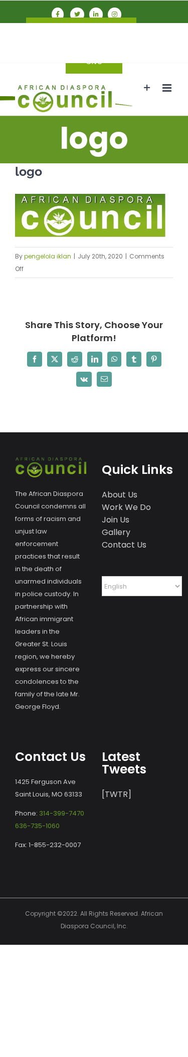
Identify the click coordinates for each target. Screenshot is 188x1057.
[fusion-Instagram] (114, 15)
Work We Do (126, 507)
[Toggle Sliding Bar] (147, 88)
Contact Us (124, 545)
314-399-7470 (61, 813)
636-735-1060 (37, 826)
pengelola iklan (47, 256)
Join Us (115, 519)
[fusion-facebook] (58, 15)
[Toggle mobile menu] (167, 88)
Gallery (116, 532)
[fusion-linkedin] (96, 15)
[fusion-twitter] (77, 15)
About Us (119, 494)
